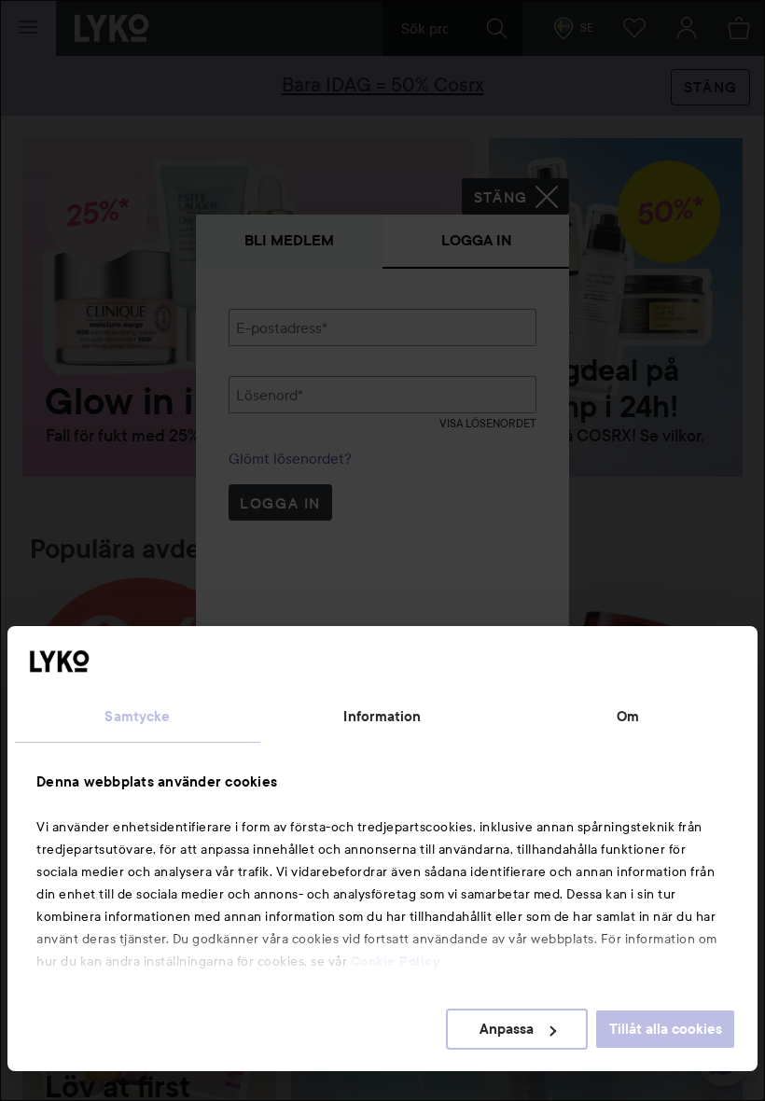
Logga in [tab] (476, 240)
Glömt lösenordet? (290, 458)
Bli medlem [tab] (289, 240)
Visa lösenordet (487, 423)
